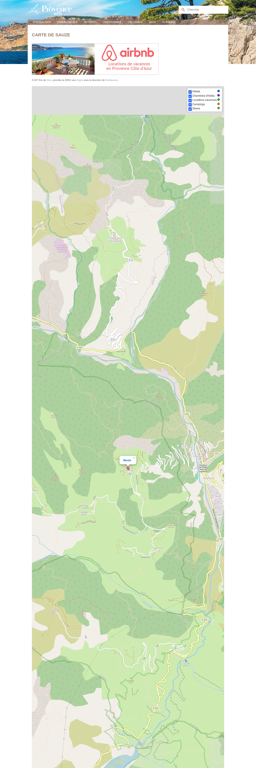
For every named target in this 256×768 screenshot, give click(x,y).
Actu (152, 22)
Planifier (168, 22)
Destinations (42, 22)
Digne (80, 80)
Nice (49, 80)
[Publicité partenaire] (128, 59)
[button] (128, 468)
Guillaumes (112, 80)
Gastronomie (112, 22)
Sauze (127, 460)
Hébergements (67, 22)
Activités (90, 22)
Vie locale (135, 22)
